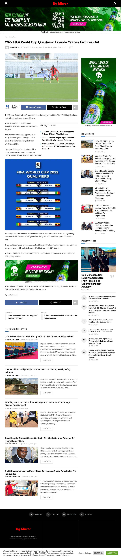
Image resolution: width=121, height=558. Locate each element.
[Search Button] (115, 3)
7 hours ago (100, 151)
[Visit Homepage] (60, 3)
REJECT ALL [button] (98, 553)
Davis (9, 408)
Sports (45, 47)
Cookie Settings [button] (85, 553)
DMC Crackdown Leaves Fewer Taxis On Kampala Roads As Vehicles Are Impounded (105, 210)
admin (14, 47)
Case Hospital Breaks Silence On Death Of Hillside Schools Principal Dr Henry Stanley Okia (104, 176)
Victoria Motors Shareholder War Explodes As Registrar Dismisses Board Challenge (105, 193)
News (41, 47)
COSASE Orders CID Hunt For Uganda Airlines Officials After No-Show (39, 336)
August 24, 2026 (28, 339)
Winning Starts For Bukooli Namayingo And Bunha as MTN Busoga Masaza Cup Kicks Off (58, 146)
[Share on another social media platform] (75, 107)
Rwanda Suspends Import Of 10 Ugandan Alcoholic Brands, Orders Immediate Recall (101, 341)
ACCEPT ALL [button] (112, 553)
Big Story (13, 37)
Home (7, 37)
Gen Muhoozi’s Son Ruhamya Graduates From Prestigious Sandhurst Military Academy (92, 281)
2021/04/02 (24, 47)
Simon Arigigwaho (13, 339)
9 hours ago (100, 233)
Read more (48, 359)
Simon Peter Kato (13, 375)
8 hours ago (100, 201)
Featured (13, 295)
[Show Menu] (6, 3)
